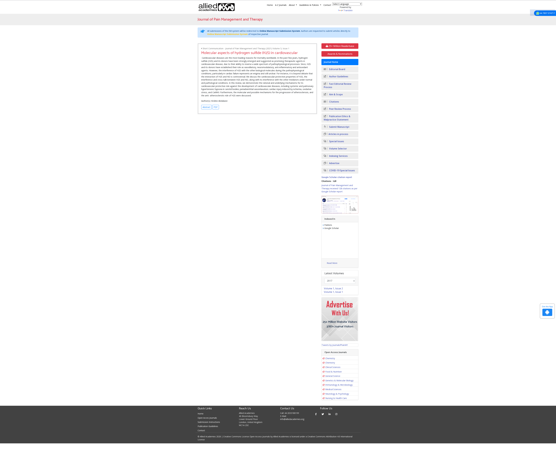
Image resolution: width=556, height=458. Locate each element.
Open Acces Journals (207, 417)
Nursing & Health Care (336, 398)
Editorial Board (337, 69)
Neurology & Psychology (337, 393)
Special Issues (336, 141)
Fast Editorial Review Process (337, 85)
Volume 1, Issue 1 (333, 292)
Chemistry (330, 358)
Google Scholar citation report (336, 177)
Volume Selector (338, 148)
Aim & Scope (336, 94)
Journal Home (331, 62)
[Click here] (340, 204)
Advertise (334, 163)
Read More (332, 263)
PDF (216, 107)
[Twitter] (322, 414)
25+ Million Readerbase (341, 46)
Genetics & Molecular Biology (339, 380)
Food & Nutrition (333, 371)
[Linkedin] (329, 414)
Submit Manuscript (339, 126)
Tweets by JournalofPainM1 (335, 345)
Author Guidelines (338, 76)
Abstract (206, 107)
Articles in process (338, 134)
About (292, 5)
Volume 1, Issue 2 (333, 288)
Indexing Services (338, 156)
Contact (327, 5)
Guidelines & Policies (309, 5)
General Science (332, 376)
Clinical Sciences (332, 367)
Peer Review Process (340, 108)
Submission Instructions (209, 422)
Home (270, 5)
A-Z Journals (281, 5)
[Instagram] (336, 414)
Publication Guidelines (208, 426)
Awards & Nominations (340, 53)
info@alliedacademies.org (292, 419)
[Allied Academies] (217, 7)
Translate (348, 10)
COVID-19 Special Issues (342, 170)
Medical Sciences (333, 389)
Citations (334, 101)
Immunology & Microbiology (339, 384)
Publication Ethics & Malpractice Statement (337, 118)
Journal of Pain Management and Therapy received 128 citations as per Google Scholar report (339, 188)
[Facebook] (316, 414)
